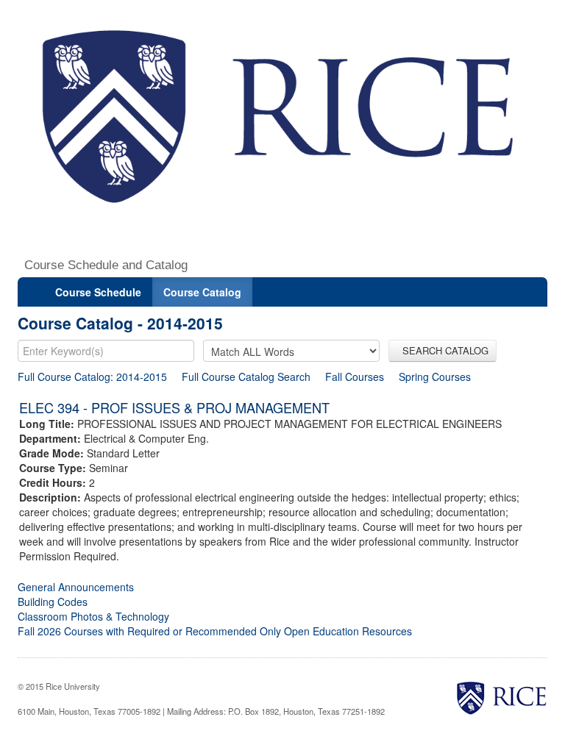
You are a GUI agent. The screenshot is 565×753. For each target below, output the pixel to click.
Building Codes (53, 601)
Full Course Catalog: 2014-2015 (92, 376)
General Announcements (76, 586)
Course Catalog (202, 292)
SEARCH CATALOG (442, 350)
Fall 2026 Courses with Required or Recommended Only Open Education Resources (215, 631)
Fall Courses (354, 376)
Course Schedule (98, 292)
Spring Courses (435, 376)
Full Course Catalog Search (246, 376)
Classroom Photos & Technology (93, 616)
